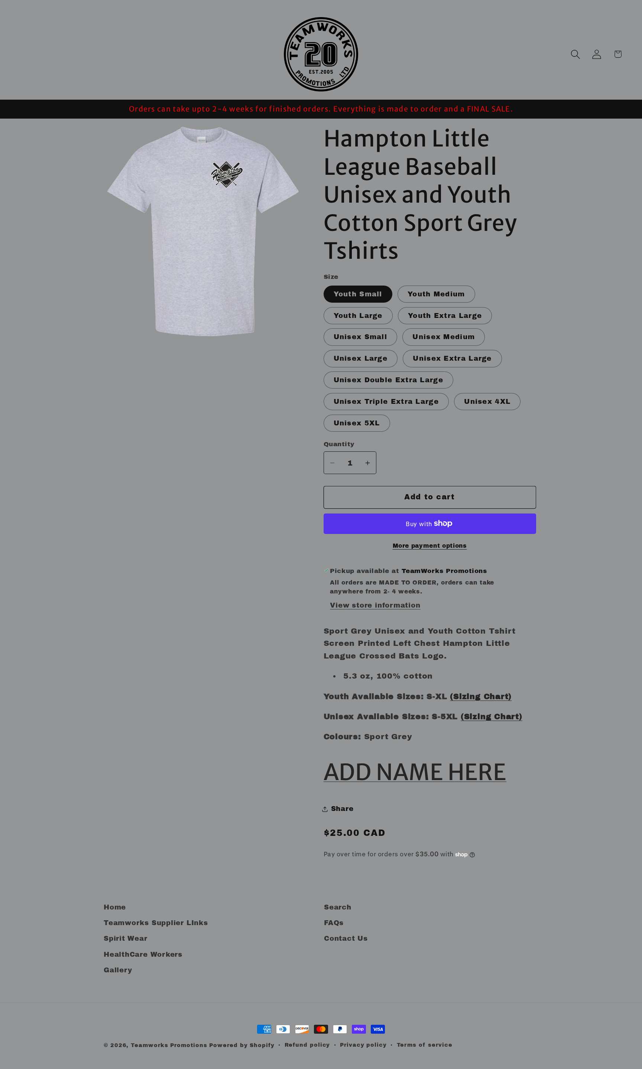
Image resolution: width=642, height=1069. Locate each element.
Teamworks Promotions (169, 1045)
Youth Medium (436, 294)
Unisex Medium (443, 337)
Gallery (118, 970)
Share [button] (342, 808)
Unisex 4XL (487, 401)
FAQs (334, 923)
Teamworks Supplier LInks (156, 923)
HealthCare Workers (143, 954)
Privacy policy (363, 1045)
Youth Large (358, 315)
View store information (375, 605)
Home (115, 907)
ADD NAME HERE (415, 772)
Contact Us (346, 938)
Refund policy (307, 1045)
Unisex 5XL (357, 423)
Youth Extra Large (445, 315)
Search (337, 907)
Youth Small (358, 294)
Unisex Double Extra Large (389, 380)
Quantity (339, 444)
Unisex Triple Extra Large (386, 401)
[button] (575, 54)
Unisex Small (361, 337)
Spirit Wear (125, 938)
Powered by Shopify (241, 1045)
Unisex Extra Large (452, 358)
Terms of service (425, 1045)
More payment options (430, 545)
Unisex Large (361, 358)
